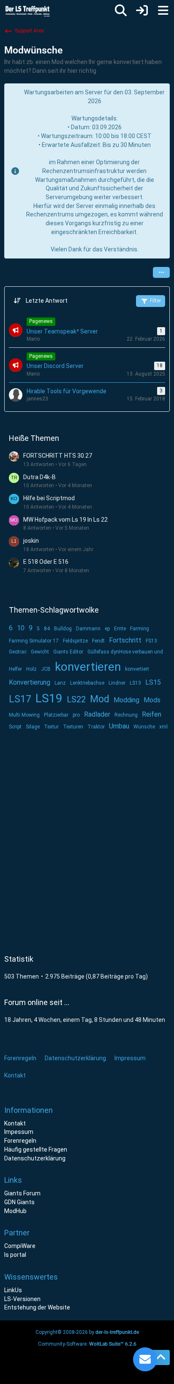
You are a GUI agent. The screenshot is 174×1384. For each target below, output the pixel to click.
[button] (161, 272)
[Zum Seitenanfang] (160, 1357)
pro (76, 715)
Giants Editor (68, 652)
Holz (31, 669)
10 (20, 628)
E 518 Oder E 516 (45, 561)
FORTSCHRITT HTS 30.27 (57, 455)
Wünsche (144, 727)
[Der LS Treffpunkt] (33, 10)
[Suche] (120, 10)
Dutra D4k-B (39, 477)
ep (107, 629)
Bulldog (63, 629)
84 (47, 629)
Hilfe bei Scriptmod (49, 498)
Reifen (151, 714)
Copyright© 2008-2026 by (87, 1332)
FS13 (151, 641)
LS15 (153, 682)
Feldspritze (75, 641)
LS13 (135, 683)
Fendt (98, 641)
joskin (31, 540)
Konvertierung (29, 682)
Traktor (96, 727)
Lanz (60, 683)
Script (15, 727)
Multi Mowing (24, 715)
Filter (155, 301)
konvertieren (88, 667)
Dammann (88, 629)
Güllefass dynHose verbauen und (125, 652)
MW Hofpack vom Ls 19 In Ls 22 (65, 519)
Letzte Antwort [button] (47, 300)
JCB (46, 669)
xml (163, 727)
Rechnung (126, 715)
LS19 (49, 698)
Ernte (120, 629)
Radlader (97, 714)
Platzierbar (56, 715)
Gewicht (40, 652)
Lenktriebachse (87, 683)
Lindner (117, 683)
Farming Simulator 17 (34, 641)
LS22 (76, 699)
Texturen (73, 727)
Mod (99, 699)
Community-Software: (87, 1344)
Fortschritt (125, 640)
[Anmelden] (141, 10)
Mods (152, 700)
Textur (51, 727)
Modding (126, 700)
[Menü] (163, 10)
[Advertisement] (87, 839)
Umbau (119, 726)
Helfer (15, 669)
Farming (139, 629)
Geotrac (18, 652)
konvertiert (137, 669)
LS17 (20, 699)
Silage (33, 727)
